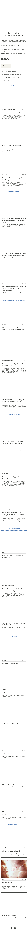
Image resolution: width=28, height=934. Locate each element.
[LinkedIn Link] (4, 59)
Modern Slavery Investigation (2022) (13, 145)
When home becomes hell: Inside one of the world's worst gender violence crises (13, 329)
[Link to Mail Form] (7, 59)
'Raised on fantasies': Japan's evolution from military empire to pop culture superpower (14, 220)
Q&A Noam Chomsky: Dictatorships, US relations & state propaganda (13, 442)
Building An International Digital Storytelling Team (12, 179)
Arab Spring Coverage (9, 784)
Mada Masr (5, 693)
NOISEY (4, 815)
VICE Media (6, 754)
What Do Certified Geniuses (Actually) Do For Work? (14, 624)
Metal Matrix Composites (10, 915)
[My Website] (2, 59)
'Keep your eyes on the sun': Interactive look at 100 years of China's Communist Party (14, 288)
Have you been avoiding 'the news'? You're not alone (13, 365)
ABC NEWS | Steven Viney (10, 663)
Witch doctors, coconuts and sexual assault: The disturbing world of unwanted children (13, 401)
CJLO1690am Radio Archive (10, 723)
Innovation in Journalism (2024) (11, 113)
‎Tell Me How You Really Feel (11, 851)
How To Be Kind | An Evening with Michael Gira (12, 556)
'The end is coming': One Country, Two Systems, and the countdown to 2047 (14, 254)
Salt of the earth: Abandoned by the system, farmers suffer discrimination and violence (13, 514)
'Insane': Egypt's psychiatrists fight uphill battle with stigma (13, 590)
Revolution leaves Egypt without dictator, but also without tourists (12, 478)
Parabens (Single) (7, 882)
